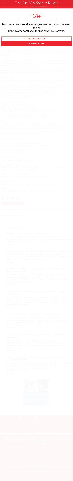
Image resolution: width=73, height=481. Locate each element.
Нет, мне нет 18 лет (36, 39)
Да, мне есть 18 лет (36, 44)
